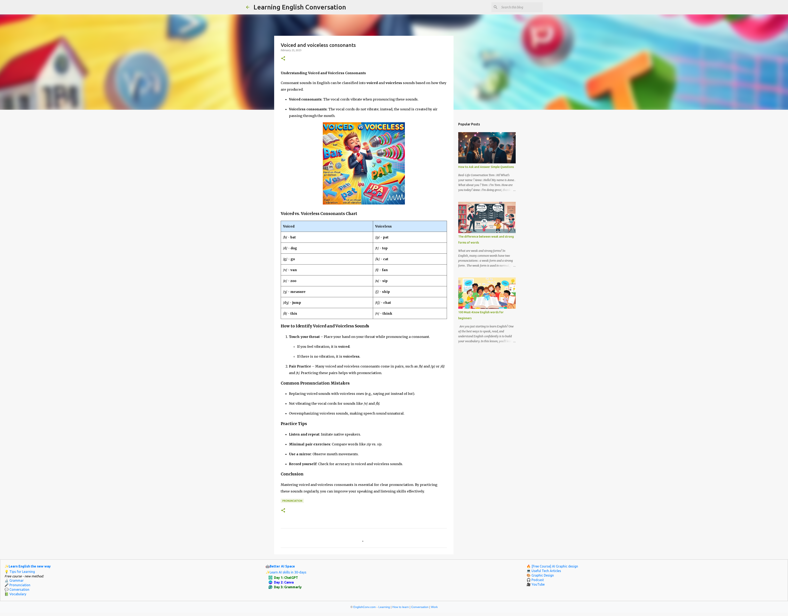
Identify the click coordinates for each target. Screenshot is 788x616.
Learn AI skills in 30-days (288, 572)
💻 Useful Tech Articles (544, 571)
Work (434, 607)
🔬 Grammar (14, 580)
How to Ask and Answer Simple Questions (486, 167)
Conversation (419, 607)
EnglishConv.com (364, 607)
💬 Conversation (17, 589)
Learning (384, 607)
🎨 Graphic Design (540, 575)
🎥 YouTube (536, 584)
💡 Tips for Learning (20, 571)
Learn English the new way (30, 566)
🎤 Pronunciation (17, 585)
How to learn (400, 607)
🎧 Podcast (535, 580)
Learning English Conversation (299, 7)
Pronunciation (292, 500)
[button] (283, 58)
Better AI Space (282, 566)
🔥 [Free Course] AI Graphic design (552, 566)
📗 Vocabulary (15, 594)
